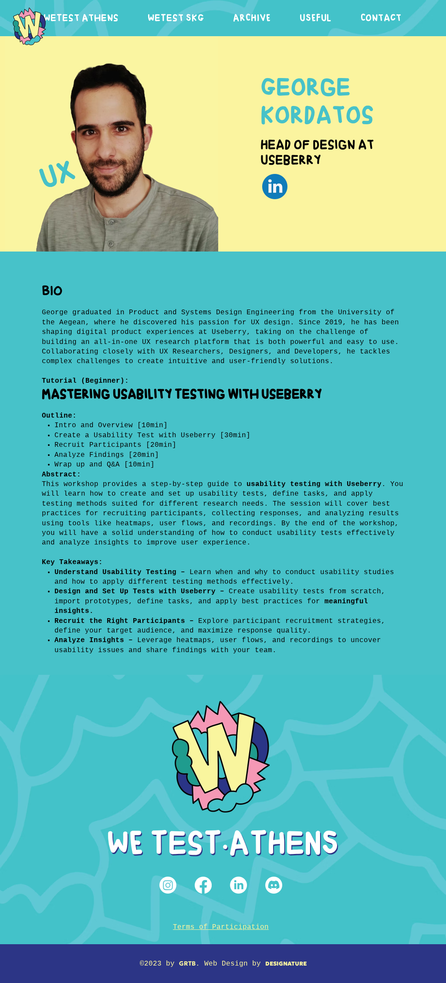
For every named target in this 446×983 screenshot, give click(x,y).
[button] (81, 18)
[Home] (29, 26)
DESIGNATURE (286, 963)
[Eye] (274, 186)
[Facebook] (203, 885)
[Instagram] (167, 885)
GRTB (187, 963)
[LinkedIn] (238, 885)
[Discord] (273, 885)
